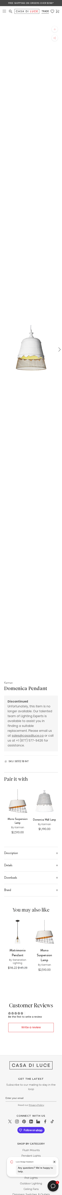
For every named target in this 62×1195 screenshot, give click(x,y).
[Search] (10, 11)
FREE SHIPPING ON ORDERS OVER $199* (31, 3)
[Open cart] (57, 11)
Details (8, 865)
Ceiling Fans (31, 1189)
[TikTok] (52, 1121)
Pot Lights (31, 1177)
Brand (7, 890)
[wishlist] (52, 11)
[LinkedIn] (31, 1121)
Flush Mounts (31, 1150)
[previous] (3, 349)
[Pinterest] (24, 1121)
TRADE (45, 11)
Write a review (31, 1027)
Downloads (10, 877)
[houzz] (38, 1121)
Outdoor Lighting (31, 1183)
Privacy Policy (36, 1105)
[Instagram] (17, 1121)
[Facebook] (45, 1121)
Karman (8, 683)
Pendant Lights (31, 1155)
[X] (10, 1121)
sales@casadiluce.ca (28, 736)
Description (11, 853)
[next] (59, 349)
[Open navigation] (4, 11)
